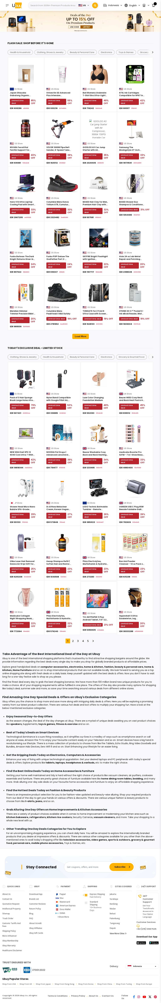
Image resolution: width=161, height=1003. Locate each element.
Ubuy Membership (10, 940)
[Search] (95, 5)
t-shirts (29, 801)
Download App (35, 894)
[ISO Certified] (31, 970)
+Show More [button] (63, 917)
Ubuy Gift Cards (36, 933)
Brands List (34, 899)
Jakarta (113, 894)
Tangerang (115, 923)
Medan (113, 908)
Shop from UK (26, 984)
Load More (80, 336)
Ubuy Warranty (9, 945)
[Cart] (153, 5)
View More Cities (117, 933)
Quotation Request (10, 903)
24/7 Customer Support (148, 898)
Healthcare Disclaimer (12, 950)
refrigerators (37, 817)
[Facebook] (134, 997)
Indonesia (137, 966)
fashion (109, 666)
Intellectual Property (11, 908)
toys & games (46, 724)
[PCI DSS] (9, 970)
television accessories (76, 839)
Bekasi (113, 913)
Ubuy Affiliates (35, 928)
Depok (113, 928)
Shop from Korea (85, 984)
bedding (138, 778)
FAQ (31, 918)
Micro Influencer (9, 935)
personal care (21, 843)
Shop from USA (9, 984)
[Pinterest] (155, 997)
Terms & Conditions (57, 996)
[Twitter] (150, 997)
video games (99, 839)
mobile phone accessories (47, 843)
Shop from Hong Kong (64, 984)
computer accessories (54, 666)
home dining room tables (116, 778)
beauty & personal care (129, 666)
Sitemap (6, 913)
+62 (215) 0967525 (146, 928)
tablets (50, 762)
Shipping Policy (9, 931)
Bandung (114, 903)
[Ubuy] (18, 5)
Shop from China (104, 984)
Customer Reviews (37, 903)
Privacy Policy (78, 996)
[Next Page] (93, 641)
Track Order (7, 918)
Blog (31, 913)
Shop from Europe (144, 984)
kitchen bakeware (17, 817)
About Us (6, 894)
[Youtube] (144, 997)
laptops (60, 762)
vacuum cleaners (104, 817)
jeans (39, 801)
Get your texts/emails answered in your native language (148, 911)
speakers (16, 724)
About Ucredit (35, 923)
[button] (145, 5)
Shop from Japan (43, 984)
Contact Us (7, 899)
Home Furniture (22, 670)
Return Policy (35, 908)
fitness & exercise (67, 724)
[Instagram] (138, 997)
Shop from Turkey (124, 984)
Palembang (115, 918)
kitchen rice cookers (59, 817)
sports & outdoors (119, 839)
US (84, 5)
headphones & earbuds (80, 762)
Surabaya (114, 899)
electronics (76, 666)
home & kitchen (93, 666)
